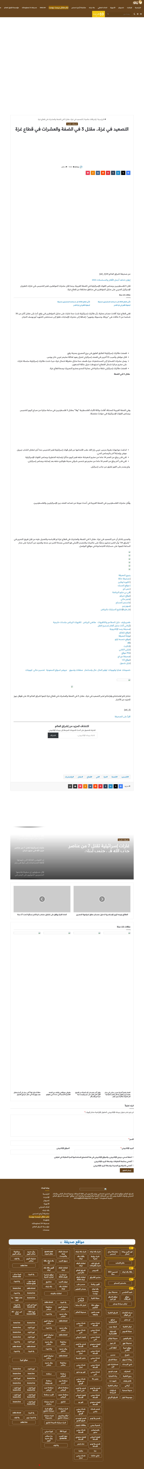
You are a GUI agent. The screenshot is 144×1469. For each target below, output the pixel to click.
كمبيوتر (121, 7)
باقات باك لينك (81, 1257)
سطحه (49, 1374)
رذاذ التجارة (113, 1376)
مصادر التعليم (81, 1289)
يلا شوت (63, 1302)
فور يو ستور (80, 1372)
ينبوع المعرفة (124, 575)
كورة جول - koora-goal (31, 1282)
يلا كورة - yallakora (16, 1306)
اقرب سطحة (49, 1395)
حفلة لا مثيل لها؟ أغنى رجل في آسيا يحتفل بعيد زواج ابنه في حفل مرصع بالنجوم (27, 1093)
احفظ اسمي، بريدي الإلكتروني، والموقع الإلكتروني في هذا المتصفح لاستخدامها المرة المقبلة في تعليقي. (93, 1157)
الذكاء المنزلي (102, 7)
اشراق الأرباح (113, 1397)
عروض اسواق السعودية (56, 670)
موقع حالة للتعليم (95, 1306)
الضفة (114, 777)
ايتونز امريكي (81, 1337)
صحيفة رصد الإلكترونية (120, 629)
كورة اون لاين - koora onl (31, 1306)
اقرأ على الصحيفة (122, 716)
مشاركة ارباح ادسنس (113, 1253)
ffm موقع (126, 653)
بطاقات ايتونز (81, 1425)
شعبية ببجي (95, 1425)
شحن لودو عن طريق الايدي (80, 1419)
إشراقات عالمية (90, 119)
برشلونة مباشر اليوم (16, 1252)
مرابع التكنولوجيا (113, 1321)
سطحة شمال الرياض (63, 1389)
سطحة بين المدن (63, 1382)
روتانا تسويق (127, 1359)
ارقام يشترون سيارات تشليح (63, 1416)
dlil (128, 642)
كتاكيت (127, 646)
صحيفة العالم (81, 1312)
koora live (17, 1288)
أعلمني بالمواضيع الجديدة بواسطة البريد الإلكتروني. (112, 1165)
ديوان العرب (63, 1282)
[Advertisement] (72, 35)
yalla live (23, 1265)
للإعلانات (36, 1465)
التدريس (95, 1270)
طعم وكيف (125, 622)
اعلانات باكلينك (56, 1293)
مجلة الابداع (112, 1359)
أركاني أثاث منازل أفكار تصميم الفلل (114, 625)
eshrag (77, 167)
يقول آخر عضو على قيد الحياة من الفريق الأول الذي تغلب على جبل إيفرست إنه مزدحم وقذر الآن (87, 1094)
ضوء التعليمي (127, 1292)
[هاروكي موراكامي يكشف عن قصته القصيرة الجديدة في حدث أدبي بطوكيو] (57, 1011)
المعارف (127, 1371)
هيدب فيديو (112, 1371)
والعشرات (69, 777)
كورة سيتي (49, 1431)
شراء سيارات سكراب (49, 1403)
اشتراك (53, 735)
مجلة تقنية (95, 1298)
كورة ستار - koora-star (16, 1275)
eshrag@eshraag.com (82, 1198)
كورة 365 (63, 1431)
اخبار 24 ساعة (80, 1305)
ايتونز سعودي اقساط (95, 1345)
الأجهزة (112, 7)
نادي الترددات (127, 1364)
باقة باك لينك (127, 1272)
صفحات (46, 1230)
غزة (105, 777)
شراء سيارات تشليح (63, 1410)
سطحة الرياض (63, 1375)
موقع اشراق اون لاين (113, 1298)
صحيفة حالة (123, 578)
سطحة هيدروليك (48, 1382)
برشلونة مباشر (49, 1308)
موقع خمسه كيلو (122, 639)
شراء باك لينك (95, 1251)
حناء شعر (80, 1444)
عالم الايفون (127, 1338)
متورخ (127, 1355)
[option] (72, 853)
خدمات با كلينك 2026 (63, 1276)
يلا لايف (56, 1445)
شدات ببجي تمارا (80, 1324)
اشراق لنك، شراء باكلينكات (95, 1264)
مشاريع (49, 1282)
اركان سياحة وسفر (120, 1304)
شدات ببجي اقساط (95, 1324)
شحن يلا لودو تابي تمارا (81, 1389)
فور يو (80, 1402)
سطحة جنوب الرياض (63, 1396)
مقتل (80, 777)
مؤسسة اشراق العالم (11, 7)
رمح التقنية (127, 1376)
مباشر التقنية (113, 1385)
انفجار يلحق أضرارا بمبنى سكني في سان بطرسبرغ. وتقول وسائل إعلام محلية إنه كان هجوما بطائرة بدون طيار (117, 1094)
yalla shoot (48, 1302)
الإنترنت (129, 7)
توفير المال (102, 670)
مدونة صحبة (127, 1390)
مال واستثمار (90, 670)
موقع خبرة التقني (127, 1349)
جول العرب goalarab (63, 1437)
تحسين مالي (39, 670)
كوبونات (28, 670)
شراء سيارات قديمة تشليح (56, 1422)
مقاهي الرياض (89, 622)
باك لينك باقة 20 (49, 1262)
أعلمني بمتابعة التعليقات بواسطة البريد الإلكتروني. (113, 1161)
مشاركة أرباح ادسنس (78, 7)
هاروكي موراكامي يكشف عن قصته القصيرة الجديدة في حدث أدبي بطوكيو (58, 1093)
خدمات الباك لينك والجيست (63, 1253)
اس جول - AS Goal (17, 1313)
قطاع (89, 777)
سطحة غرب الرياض (48, 1389)
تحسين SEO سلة (113, 1273)
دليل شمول (125, 663)
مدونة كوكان (113, 1338)
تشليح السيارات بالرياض (111, 609)
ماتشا (81, 1451)
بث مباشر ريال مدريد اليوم (49, 1438)
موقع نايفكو (124, 632)
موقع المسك (123, 585)
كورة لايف (31, 1327)
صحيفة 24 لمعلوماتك (29, 7)
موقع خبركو (125, 595)
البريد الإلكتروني (127, 1148)
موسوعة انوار (127, 1397)
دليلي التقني (124, 649)
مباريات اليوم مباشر (63, 1308)
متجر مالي (125, 599)
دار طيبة (126, 609)
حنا (95, 1451)
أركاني (127, 1385)
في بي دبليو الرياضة (121, 592)
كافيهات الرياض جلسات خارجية (67, 622)
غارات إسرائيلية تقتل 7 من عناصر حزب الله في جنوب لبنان (98, 847)
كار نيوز (113, 1343)
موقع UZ (126, 659)
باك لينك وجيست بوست (95, 1291)
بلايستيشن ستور (95, 1431)
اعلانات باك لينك (63, 1287)
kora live (16, 1323)
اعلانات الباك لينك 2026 (80, 1278)
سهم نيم (126, 606)
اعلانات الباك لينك (80, 1264)
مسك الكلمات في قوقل (127, 1314)
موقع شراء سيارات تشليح (48, 1410)
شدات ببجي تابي (80, 1331)
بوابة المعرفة (124, 636)
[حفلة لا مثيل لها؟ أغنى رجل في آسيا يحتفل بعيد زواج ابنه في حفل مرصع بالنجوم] (27, 1011)
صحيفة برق (112, 1292)
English (43, 7)
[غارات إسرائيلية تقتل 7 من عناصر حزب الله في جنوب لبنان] (72, 853)
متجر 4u (95, 1379)
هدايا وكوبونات (114, 670)
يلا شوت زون (31, 1417)
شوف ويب (113, 1327)
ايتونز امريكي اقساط (81, 1396)
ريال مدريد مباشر (63, 1315)
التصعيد (124, 777)
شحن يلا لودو (95, 1418)
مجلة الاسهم (127, 1331)
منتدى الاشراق (95, 1277)
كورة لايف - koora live (31, 1389)
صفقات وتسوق (76, 670)
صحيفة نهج (127, 1343)
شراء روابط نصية (95, 1257)
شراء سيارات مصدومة (49, 1416)
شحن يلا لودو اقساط (81, 1345)
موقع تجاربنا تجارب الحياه (49, 1276)
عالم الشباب (120, 1263)
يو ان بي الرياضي (81, 1299)
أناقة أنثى (112, 1348)
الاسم (131, 1139)
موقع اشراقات (127, 1298)
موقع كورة (24, 1360)
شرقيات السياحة (113, 1391)
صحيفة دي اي (124, 656)
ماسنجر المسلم (123, 602)
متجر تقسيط (81, 1358)
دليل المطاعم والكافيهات (109, 622)
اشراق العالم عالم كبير (80, 1271)
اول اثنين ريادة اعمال (127, 1253)
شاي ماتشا (95, 1456)
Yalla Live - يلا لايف (16, 1299)
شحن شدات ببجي (95, 1410)
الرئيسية (138, 7)
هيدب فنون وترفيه (95, 1313)
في (97, 777)
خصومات (126, 670)
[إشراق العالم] (137, 2)
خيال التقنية (127, 1327)
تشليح (63, 1402)
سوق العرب (63, 1261)
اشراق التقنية (113, 1313)
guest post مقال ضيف (48, 1252)
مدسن (112, 1355)
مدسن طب (81, 1284)
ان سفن (127, 1320)
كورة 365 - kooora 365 (31, 1313)
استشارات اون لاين (112, 1365)
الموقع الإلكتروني (63, 1148)
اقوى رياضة (95, 1284)
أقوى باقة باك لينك (49, 1269)
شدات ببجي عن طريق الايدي (80, 1381)
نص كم (126, 589)
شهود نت (112, 1381)
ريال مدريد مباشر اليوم (31, 1252)
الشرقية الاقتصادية (113, 1332)
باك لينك (92, 7)
